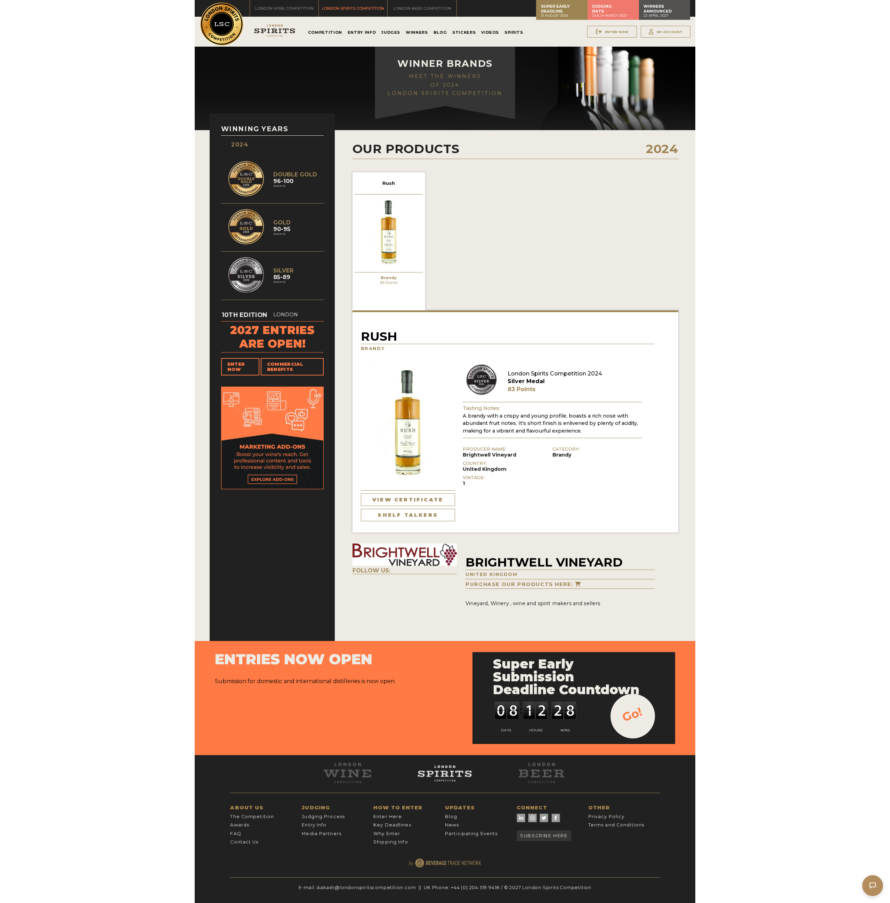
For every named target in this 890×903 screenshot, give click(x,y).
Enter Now (236, 367)
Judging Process (323, 816)
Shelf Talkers (408, 515)
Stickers (464, 32)
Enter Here (387, 816)
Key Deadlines (392, 824)
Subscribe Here (543, 835)
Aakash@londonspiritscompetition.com (366, 887)
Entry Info (362, 32)
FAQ (235, 833)
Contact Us (244, 842)
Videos (490, 32)
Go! (632, 714)
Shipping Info (390, 842)
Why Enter (386, 833)
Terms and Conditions (616, 824)
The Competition (252, 816)
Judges (390, 32)
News (452, 824)
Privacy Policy (606, 816)
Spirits (513, 32)
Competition (325, 32)
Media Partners (321, 833)
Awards (239, 824)
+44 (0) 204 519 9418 (475, 887)
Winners (417, 32)
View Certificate (407, 500)
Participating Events (471, 833)
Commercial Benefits (285, 367)
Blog (440, 32)
